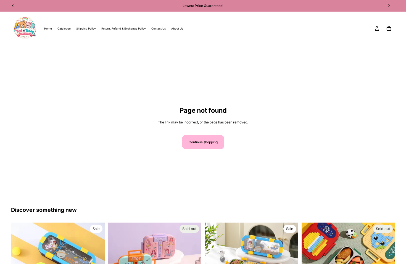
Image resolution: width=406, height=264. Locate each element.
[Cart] (389, 28)
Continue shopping (203, 142)
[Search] (13, 53)
